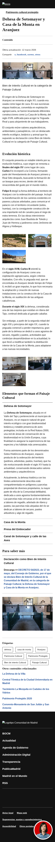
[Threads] (42, 802)
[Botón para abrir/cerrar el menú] (51, 4)
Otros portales (27, 826)
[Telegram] (33, 802)
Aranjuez (41, 649)
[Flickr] (24, 802)
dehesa (7, 649)
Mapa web (22, 813)
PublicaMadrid (11, 768)
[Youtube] (33, 794)
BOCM (6, 733)
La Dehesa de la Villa (13, 674)
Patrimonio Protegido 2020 (17, 698)
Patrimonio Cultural (13, 656)
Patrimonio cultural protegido (22, 12)
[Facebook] (6, 794)
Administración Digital (16, 754)
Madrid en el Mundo (14, 775)
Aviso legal (7, 813)
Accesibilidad (9, 826)
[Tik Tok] (15, 802)
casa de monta (24, 649)
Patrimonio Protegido (38, 656)
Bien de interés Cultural (15, 662)
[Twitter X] (24, 794)
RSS (5, 783)
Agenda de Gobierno (15, 747)
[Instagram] (15, 794)
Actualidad (9, 740)
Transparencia (11, 761)
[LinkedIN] (42, 794)
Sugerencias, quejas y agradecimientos (22, 819)
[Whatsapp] (6, 802)
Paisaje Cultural (39, 662)
